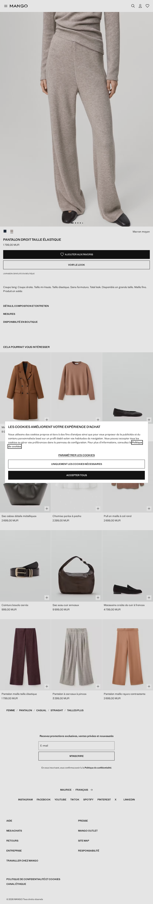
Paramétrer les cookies (76, 455)
